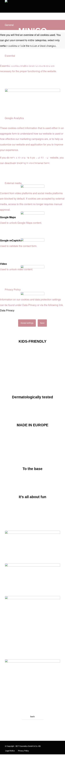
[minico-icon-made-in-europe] (32, 250)
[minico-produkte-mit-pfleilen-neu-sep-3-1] (32, 611)
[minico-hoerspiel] (32, 674)
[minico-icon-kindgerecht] (32, 196)
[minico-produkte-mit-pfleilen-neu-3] (32, 578)
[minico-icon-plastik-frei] (32, 277)
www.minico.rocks (32, 705)
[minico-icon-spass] (32, 304)
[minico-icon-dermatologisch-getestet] (32, 223)
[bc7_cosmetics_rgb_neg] (27, 6)
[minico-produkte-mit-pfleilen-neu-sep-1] (32, 546)
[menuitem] (10, 750)
